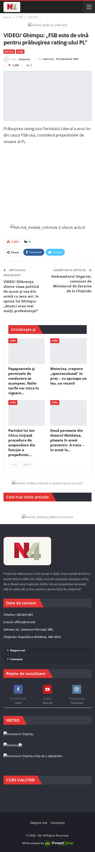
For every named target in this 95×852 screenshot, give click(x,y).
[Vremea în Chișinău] (18, 734)
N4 (24, 843)
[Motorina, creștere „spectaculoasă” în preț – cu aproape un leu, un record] (68, 351)
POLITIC (9, 51)
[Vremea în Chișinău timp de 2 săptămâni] (32, 756)
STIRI (20, 51)
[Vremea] (12, 745)
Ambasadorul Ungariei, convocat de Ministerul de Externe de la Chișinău (71, 283)
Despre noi (17, 650)
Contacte (16, 659)
